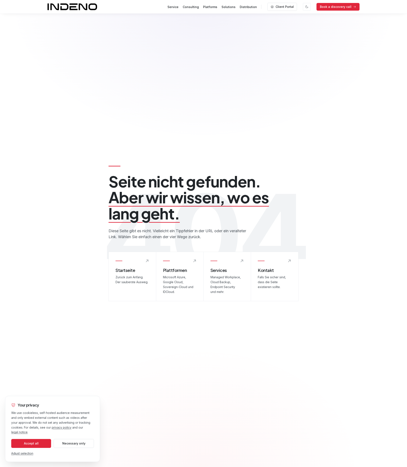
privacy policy (61, 427)
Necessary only (73, 443)
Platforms (210, 7)
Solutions (229, 7)
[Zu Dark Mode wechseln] (307, 7)
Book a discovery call (335, 6)
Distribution (248, 7)
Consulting (191, 7)
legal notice (19, 432)
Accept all (31, 443)
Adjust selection (22, 453)
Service (172, 7)
